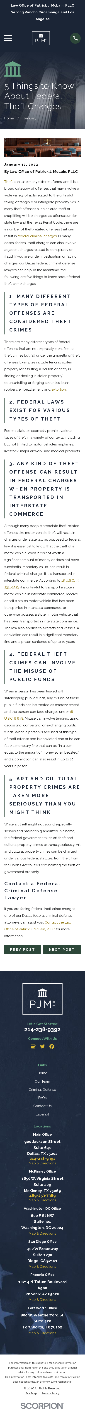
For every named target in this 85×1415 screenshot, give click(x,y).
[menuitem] (31, 1393)
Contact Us (42, 1106)
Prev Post (22, 950)
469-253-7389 (42, 1195)
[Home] (41, 38)
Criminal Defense (42, 1090)
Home (42, 1073)
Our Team (42, 1081)
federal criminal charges (37, 236)
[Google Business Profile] (33, 1046)
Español (42, 1114)
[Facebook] (51, 1046)
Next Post (62, 950)
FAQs (42, 1098)
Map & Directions (42, 1163)
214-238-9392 (42, 1029)
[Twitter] (42, 1046)
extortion (58, 389)
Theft (8, 182)
